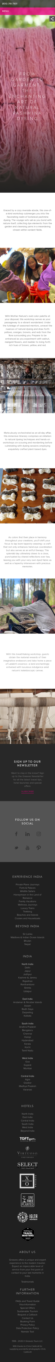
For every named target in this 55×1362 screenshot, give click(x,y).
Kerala (27, 1043)
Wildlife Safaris (27, 891)
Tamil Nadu (27, 1050)
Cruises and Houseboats (27, 918)
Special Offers (27, 1307)
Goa (27, 1061)
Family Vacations (27, 901)
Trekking (27, 911)
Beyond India (27, 1130)
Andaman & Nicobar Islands (27, 1002)
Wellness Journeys (27, 904)
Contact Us (27, 1318)
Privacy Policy (27, 1324)
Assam (27, 1005)
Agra (27, 1079)
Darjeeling (27, 1012)
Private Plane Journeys (27, 884)
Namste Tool (27, 1331)
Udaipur (27, 991)
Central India (27, 1076)
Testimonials (27, 1281)
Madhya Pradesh (27, 1086)
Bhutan (27, 940)
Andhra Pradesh (27, 1026)
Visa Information (27, 1304)
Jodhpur (27, 974)
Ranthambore (27, 984)
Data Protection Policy (27, 1328)
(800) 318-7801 (9, 4)
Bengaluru (27, 1030)
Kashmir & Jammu (27, 977)
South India (27, 1023)
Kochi (27, 1047)
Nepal (27, 944)
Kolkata (27, 1015)
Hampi (27, 1037)
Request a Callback (27, 1314)
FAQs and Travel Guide (28, 1301)
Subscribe (27, 791)
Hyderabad (27, 1040)
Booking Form (27, 1321)
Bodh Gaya (27, 1009)
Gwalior (28, 1082)
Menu (5, 11)
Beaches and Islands (27, 914)
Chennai (27, 1033)
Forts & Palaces (27, 887)
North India (27, 964)
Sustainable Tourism (27, 1311)
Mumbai (27, 1068)
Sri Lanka (27, 934)
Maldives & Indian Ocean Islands (27, 937)
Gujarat (27, 1065)
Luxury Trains (27, 908)
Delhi (27, 967)
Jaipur (27, 970)
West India (27, 1058)
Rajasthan (28, 981)
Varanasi (27, 1089)
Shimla (27, 987)
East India (27, 998)
